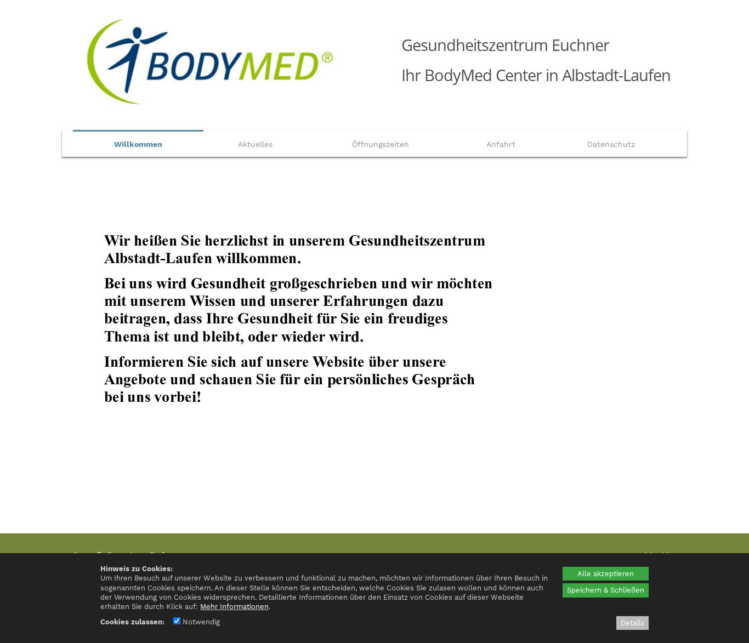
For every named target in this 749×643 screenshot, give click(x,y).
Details (632, 623)
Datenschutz (611, 144)
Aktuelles (255, 144)
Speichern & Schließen (605, 590)
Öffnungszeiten (380, 144)
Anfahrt (500, 144)
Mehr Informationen (234, 606)
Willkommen (138, 144)
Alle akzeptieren (605, 574)
